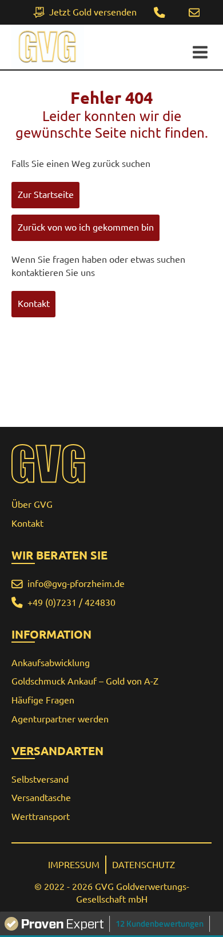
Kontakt (34, 303)
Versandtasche (41, 797)
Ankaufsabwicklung (50, 663)
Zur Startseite (46, 194)
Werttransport (40, 816)
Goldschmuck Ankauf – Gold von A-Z (84, 681)
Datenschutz (143, 865)
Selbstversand (40, 779)
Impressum (73, 865)
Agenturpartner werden (60, 719)
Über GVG (32, 504)
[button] (194, 12)
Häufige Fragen (42, 700)
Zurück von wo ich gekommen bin (86, 227)
